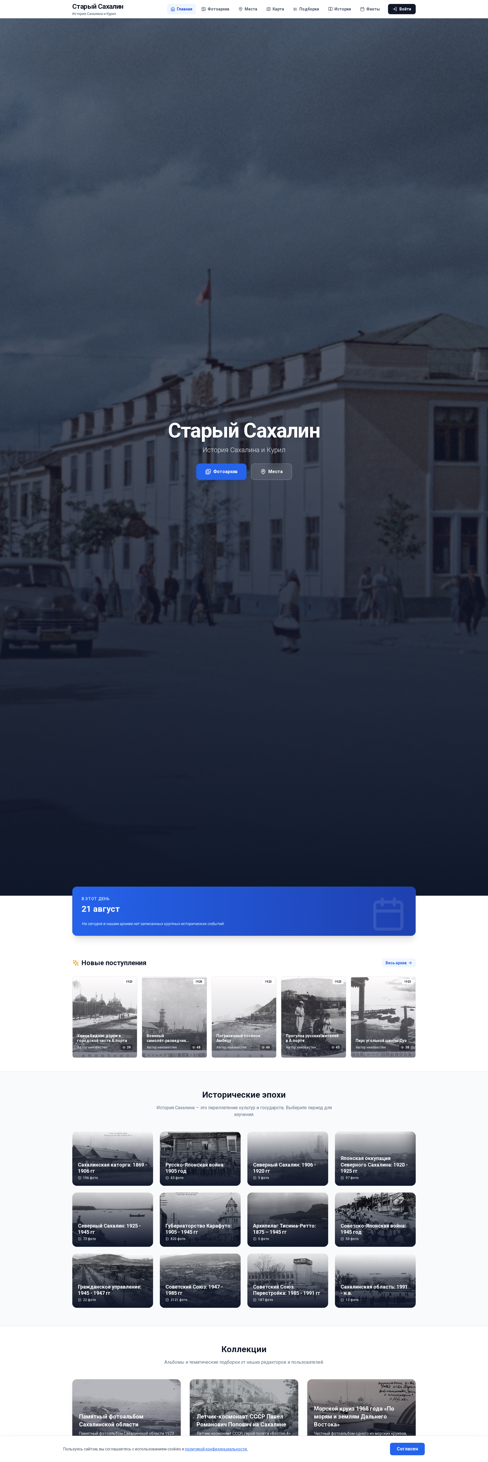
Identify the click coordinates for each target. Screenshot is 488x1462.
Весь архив (396, 963)
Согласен (407, 1449)
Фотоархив (225, 471)
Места (275, 471)
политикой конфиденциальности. (216, 1449)
